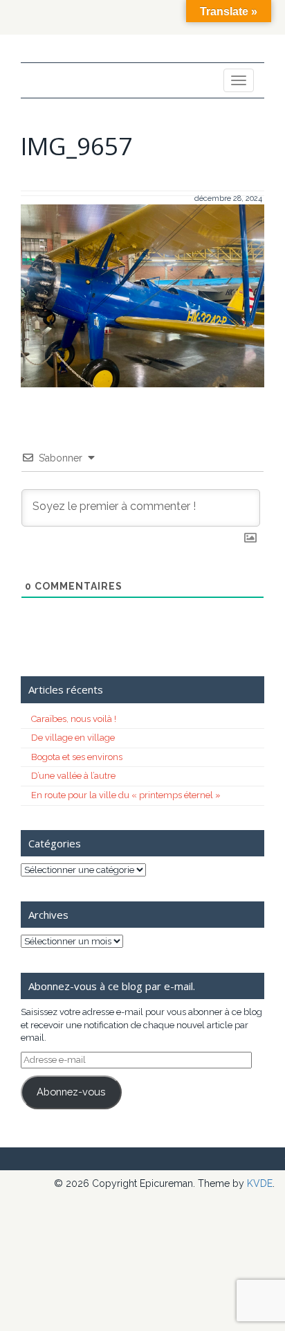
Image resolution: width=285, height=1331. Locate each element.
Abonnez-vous (71, 1092)
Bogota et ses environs (76, 757)
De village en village (73, 737)
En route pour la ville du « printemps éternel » (126, 795)
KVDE (260, 1183)
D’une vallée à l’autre (73, 775)
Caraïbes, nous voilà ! (73, 719)
